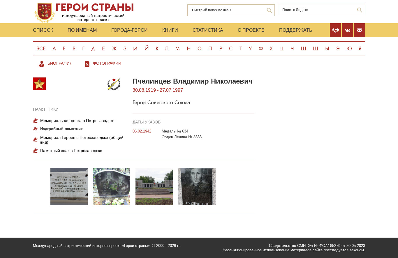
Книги (170, 30)
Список (43, 30)
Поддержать (295, 30)
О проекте (251, 30)
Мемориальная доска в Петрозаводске (77, 120)
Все (41, 48)
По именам (82, 30)
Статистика (208, 30)
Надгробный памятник (61, 129)
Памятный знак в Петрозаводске (71, 150)
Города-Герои (129, 30)
